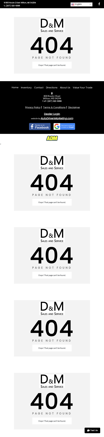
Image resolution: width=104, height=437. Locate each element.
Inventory (26, 87)
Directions (51, 87)
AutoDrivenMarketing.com (57, 118)
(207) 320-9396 (12, 6)
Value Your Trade (82, 87)
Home (15, 87)
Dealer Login (52, 114)
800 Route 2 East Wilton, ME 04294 (20, 3)
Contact (39, 87)
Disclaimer (74, 107)
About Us (65, 87)
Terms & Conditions (54, 107)
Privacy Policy (32, 107)
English (78, 4)
